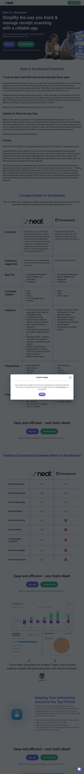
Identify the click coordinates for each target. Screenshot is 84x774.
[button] (79, 769)
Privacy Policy (61, 387)
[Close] (70, 377)
